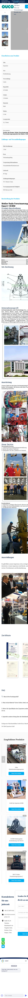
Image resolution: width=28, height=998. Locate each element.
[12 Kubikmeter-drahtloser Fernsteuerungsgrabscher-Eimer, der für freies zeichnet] (16, 860)
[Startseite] (8, 6)
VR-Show (17, 5)
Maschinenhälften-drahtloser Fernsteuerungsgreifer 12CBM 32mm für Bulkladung (16, 769)
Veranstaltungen (18, 10)
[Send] (26, 995)
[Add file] (2, 995)
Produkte (16, 1)
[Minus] (26, 961)
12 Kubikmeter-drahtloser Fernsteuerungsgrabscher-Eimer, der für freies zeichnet (16, 876)
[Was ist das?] (5, 940)
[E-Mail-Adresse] (5, 947)
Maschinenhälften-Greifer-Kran (16, 723)
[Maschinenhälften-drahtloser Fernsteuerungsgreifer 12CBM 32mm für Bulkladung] (16, 753)
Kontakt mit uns (17, 13)
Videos (16, 3)
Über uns (16, 7)
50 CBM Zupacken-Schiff (8, 726)
